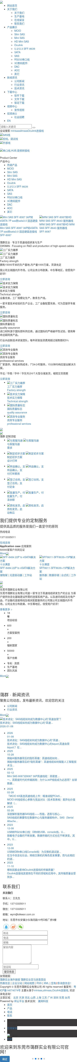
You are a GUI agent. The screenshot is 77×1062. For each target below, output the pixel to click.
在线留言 (19, 20)
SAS (16, 56)
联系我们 (19, 23)
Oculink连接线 (36, 130)
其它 (16, 74)
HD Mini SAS (21, 41)
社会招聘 (19, 117)
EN (9, 120)
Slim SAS (19, 34)
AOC (17, 70)
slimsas (23, 130)
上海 (38, 997)
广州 (50, 997)
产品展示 (12, 27)
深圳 (55, 997)
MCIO (17, 30)
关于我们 (12, 9)
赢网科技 (43, 1001)
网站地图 (29, 983)
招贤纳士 (12, 113)
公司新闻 (19, 81)
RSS (39, 983)
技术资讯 (19, 88)
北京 (15, 997)
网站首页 (12, 5)
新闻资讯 (12, 77)
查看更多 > (6, 609)
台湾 (67, 997)
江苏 (44, 997)
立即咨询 (5, 279)
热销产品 (12, 165)
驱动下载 (19, 102)
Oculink (18, 45)
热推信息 (5, 983)
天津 (21, 997)
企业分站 (17, 983)
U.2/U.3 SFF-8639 (24, 48)
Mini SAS (19, 38)
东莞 (61, 997)
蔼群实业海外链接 (10, 979)
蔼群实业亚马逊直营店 (33, 979)
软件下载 (19, 95)
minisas (15, 130)
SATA (17, 52)
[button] (35, 1058)
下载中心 (12, 92)
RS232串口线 (22, 59)
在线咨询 (5, 542)
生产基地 (19, 16)
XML (46, 983)
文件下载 (19, 99)
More (3, 553)
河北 (27, 997)
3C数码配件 (21, 63)
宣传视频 (19, 110)
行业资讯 (19, 84)
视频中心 (12, 106)
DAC (16, 66)
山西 (32, 997)
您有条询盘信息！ (62, 983)
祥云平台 (19, 1001)
